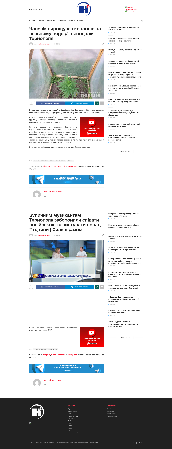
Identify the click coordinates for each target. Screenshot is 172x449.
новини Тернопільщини (57, 161)
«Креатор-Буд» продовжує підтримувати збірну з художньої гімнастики (123, 113)
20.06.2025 (112, 66)
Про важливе (110, 411)
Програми (51, 20)
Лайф (69, 423)
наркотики (44, 161)
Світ (69, 430)
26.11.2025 (112, 54)
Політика (70, 421)
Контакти (71, 20)
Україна (70, 428)
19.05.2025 (112, 93)
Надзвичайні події (73, 416)
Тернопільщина (72, 411)
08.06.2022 (57, 44)
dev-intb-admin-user (44, 44)
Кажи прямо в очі (111, 413)
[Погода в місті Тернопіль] (134, 7)
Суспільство (71, 418)
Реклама (80, 20)
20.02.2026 (112, 32)
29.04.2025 (112, 129)
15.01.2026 (112, 43)
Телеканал (62, 20)
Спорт (70, 425)
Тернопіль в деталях (112, 416)
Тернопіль (71, 409)
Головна (32, 20)
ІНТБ (37, 442)
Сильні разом (52, 349)
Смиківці (70, 161)
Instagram (72, 166)
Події (69, 413)
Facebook (61, 166)
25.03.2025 (112, 142)
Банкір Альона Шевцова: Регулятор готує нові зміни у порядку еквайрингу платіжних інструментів (124, 74)
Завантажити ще (125, 151)
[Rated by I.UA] (33, 423)
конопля (36, 161)
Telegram (46, 166)
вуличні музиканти (40, 349)
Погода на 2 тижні (131, 9)
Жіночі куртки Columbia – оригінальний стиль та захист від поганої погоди (123, 137)
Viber (53, 166)
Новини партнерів (73, 433)
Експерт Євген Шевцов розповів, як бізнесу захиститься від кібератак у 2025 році (124, 88)
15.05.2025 (112, 104)
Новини (41, 20)
